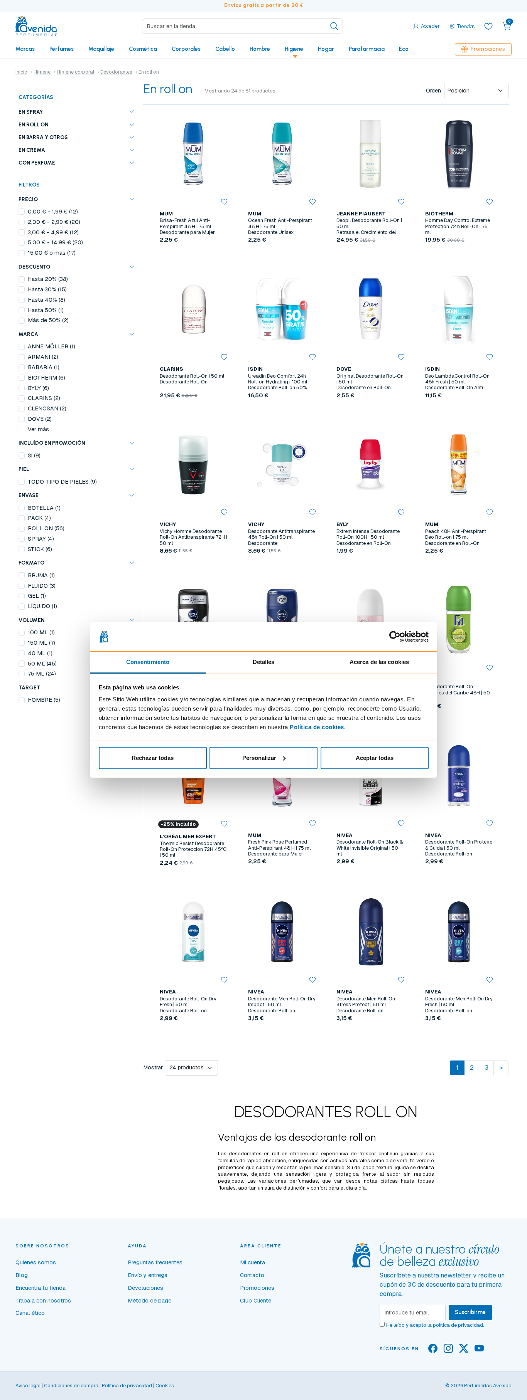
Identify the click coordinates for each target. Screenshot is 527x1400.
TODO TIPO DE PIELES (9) (62, 481)
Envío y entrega (147, 1275)
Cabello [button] (225, 48)
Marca (28, 334)
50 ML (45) (42, 663)
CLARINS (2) (44, 398)
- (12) (53, 211)
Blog (21, 1275)
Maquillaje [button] (101, 48)
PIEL (24, 469)
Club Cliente (255, 1300)
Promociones (488, 48)
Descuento (34, 267)
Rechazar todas (153, 758)
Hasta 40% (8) (46, 299)
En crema (32, 150)
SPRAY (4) (41, 538)
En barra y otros (43, 137)
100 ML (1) (41, 632)
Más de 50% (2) (48, 320)
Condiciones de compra (71, 1385)
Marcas (25, 48)
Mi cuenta (252, 1262)
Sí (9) (34, 455)
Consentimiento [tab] (147, 662)
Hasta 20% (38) (48, 279)
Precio (28, 199)
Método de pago (150, 1300)
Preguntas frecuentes (155, 1262)
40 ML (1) (40, 653)
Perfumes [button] (61, 48)
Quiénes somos (35, 1262)
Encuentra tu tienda (40, 1287)
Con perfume (37, 163)
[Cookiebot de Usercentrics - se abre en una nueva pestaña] (395, 636)
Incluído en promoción (52, 443)
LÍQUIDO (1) (42, 606)
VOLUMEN (31, 620)
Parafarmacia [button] (367, 48)
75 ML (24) (42, 673)
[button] (507, 26)
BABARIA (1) (43, 367)
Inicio (21, 72)
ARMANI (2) (43, 356)
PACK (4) (39, 517)
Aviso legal (28, 1385)
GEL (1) (37, 595)
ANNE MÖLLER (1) (51, 346)
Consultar (370, 257)
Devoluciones (145, 1287)
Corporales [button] (186, 48)
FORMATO (31, 563)
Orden (433, 90)
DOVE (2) (40, 418)
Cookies (164, 1385)
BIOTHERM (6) (46, 377)
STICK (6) (40, 549)
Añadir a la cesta (193, 257)
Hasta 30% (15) (47, 289)
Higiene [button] (294, 48)
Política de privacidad (127, 1385)
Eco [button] (404, 48)
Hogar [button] (326, 48)
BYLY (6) (38, 388)
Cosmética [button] (143, 48)
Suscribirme (470, 1312)
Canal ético (30, 1312)
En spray (31, 112)
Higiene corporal (75, 72)
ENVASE (29, 495)
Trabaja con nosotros (43, 1300)
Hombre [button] (260, 48)
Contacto (252, 1275)
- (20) (54, 221)
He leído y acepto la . (435, 1325)
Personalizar (259, 758)
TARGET (29, 687)
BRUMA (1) (41, 575)
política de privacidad (458, 1325)
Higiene (42, 72)
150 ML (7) (41, 642)
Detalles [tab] (264, 662)
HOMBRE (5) (44, 699)
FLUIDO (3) (42, 585)
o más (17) (52, 252)
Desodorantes (116, 72)
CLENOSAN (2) (47, 408)
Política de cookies (317, 727)
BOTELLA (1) (44, 507)
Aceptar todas (375, 758)
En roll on (33, 124)
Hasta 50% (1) (46, 310)
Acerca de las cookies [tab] (379, 662)
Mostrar (153, 1067)
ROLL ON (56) (46, 528)
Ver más (38, 429)
